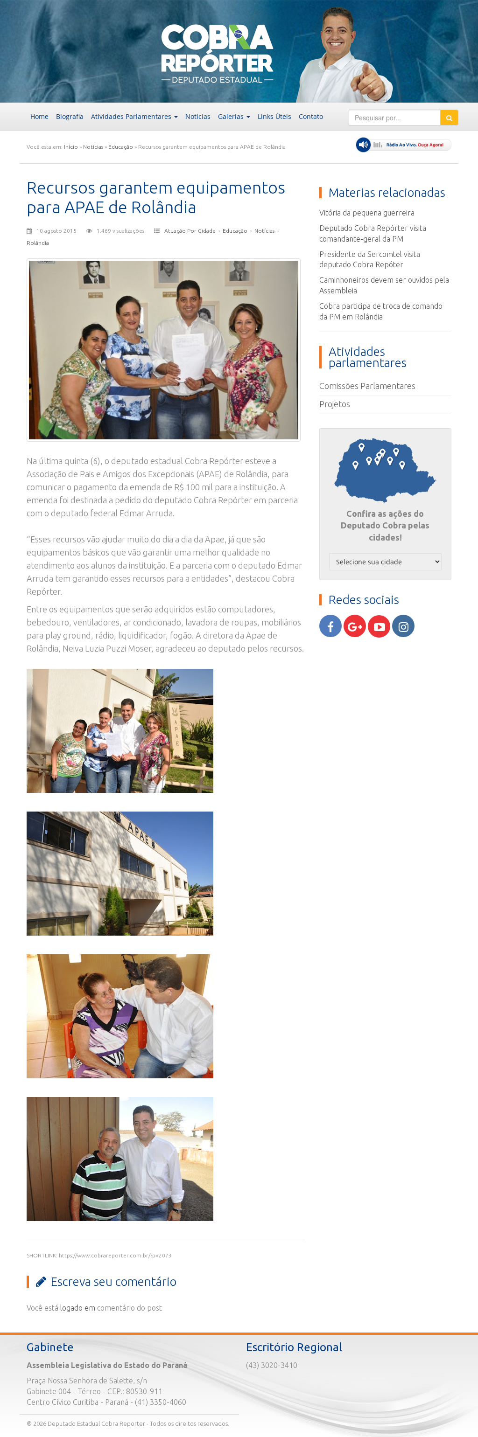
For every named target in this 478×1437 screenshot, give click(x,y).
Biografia (70, 116)
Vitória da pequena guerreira (367, 212)
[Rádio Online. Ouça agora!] (403, 145)
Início (71, 147)
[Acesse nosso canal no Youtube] (379, 626)
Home (39, 116)
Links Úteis (274, 116)
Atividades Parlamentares (132, 116)
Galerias (232, 116)
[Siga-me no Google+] (355, 626)
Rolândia (38, 243)
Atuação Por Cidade (190, 231)
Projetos (334, 404)
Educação (120, 147)
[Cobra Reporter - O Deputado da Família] (96, 50)
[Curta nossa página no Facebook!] (330, 626)
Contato (311, 116)
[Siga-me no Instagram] (403, 626)
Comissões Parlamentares (367, 385)
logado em (77, 1308)
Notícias (198, 116)
